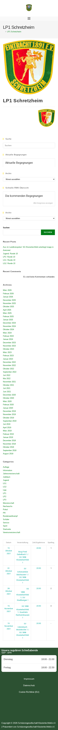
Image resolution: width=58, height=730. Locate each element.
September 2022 (9, 372)
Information (7, 470)
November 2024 (9, 326)
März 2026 (7, 290)
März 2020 (7, 401)
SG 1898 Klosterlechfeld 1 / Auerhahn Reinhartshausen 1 (22, 612)
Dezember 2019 (9, 411)
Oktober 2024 (8, 329)
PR (4, 513)
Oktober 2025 (8, 306)
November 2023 (9, 346)
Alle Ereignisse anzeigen (43, 203)
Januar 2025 (8, 320)
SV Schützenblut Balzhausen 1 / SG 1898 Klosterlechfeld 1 (22, 576)
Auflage (6, 467)
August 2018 (8, 454)
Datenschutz (29, 685)
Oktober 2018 (8, 447)
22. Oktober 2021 (8, 571)
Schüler (6, 519)
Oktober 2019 (8, 418)
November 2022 (9, 365)
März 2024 (7, 333)
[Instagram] (29, 707)
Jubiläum (6, 477)
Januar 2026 (8, 297)
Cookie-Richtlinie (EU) (29, 692)
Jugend (6, 480)
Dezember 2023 (9, 343)
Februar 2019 (8, 434)
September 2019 (9, 421)
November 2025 (9, 303)
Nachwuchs (7, 506)
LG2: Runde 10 (9, 263)
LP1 (4, 493)
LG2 (4, 487)
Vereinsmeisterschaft (11, 532)
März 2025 (7, 313)
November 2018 (9, 444)
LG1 (4, 483)
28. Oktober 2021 (8, 591)
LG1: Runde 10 (9, 260)
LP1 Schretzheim (14, 32)
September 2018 (9, 450)
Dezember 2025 (9, 300)
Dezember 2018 (9, 440)
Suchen (6, 228)
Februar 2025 (8, 316)
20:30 (38, 548)
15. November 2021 (9, 608)
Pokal (5, 509)
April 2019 (7, 427)
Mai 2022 (6, 378)
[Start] (3, 32)
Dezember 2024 (9, 323)
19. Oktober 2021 (8, 551)
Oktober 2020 (8, 398)
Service (6, 523)
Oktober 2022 (8, 369)
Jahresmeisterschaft (11, 474)
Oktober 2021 (8, 385)
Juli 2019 (6, 424)
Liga (4, 490)
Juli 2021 (6, 388)
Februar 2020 (8, 405)
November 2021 (9, 382)
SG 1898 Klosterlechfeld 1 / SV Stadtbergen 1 (22, 594)
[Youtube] (36, 707)
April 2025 (7, 310)
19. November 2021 (9, 626)
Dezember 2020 (9, 395)
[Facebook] (21, 707)
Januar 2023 (8, 359)
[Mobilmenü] (29, 18)
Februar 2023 (8, 356)
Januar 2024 (8, 339)
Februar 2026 (8, 294)
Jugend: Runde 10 (10, 254)
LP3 (4, 500)
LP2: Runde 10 (9, 257)
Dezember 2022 (9, 362)
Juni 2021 (7, 392)
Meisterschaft (8, 503)
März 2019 (7, 431)
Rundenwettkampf (10, 516)
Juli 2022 (6, 375)
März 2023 (7, 352)
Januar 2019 (8, 437)
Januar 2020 (8, 408)
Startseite (7, 529)
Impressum (29, 679)
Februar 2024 (8, 336)
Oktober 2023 (8, 349)
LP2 (4, 496)
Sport (5, 526)
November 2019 (9, 414)
